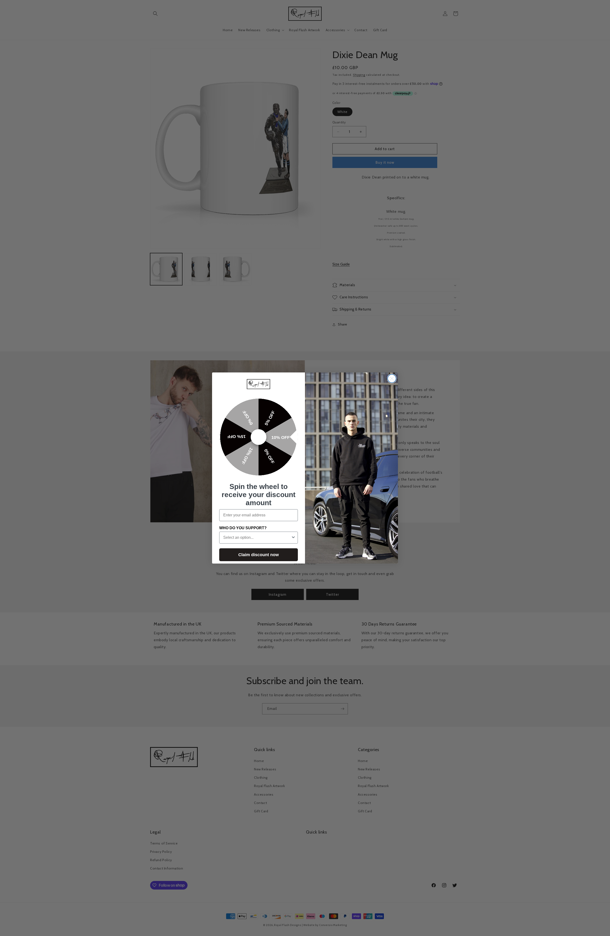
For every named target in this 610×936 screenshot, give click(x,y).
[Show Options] (293, 537)
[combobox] (257, 537)
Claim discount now (258, 554)
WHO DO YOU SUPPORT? (243, 528)
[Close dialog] (392, 378)
